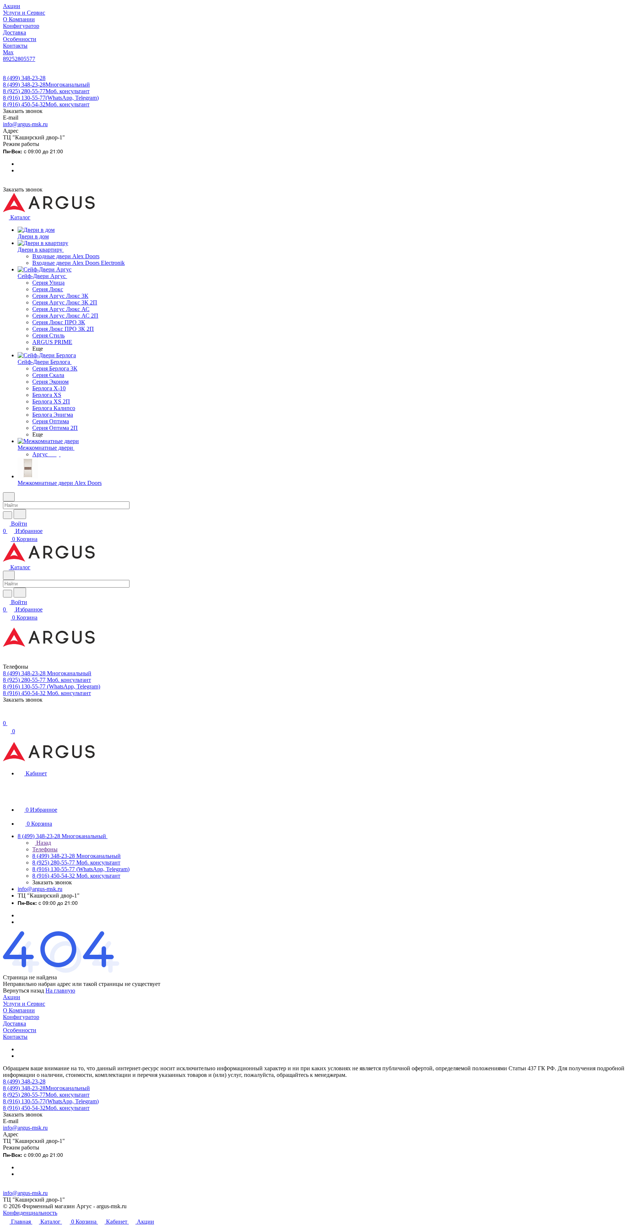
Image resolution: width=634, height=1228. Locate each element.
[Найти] (20, 514)
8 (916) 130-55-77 (51, 98)
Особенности (19, 1030)
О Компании (19, 1010)
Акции (11, 997)
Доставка (14, 1023)
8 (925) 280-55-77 (46, 91)
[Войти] (6, 716)
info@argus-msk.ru (25, 124)
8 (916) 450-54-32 (46, 104)
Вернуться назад (23, 990)
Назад (43, 843)
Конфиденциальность (30, 1213)
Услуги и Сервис (24, 1004)
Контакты (15, 1037)
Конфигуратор (21, 1017)
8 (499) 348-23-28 (24, 78)
